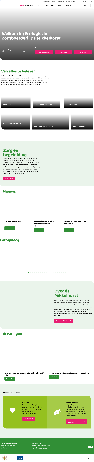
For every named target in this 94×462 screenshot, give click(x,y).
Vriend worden (61, 1)
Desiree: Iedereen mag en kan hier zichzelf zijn (24, 374)
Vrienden (68, 5)
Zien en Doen (29, 5)
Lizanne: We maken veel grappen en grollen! (69, 373)
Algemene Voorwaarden (70, 1)
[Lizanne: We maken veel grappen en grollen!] (69, 354)
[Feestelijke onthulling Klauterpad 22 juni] (47, 207)
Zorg (38, 5)
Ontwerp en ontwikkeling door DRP (85, 458)
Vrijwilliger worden (46, 1)
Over (52, 5)
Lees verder (9, 228)
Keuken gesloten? (12, 221)
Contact (53, 1)
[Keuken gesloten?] (17, 207)
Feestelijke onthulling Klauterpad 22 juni (44, 222)
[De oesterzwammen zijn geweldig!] (76, 207)
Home (22, 5)
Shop (59, 5)
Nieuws (47, 5)
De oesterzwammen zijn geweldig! (75, 222)
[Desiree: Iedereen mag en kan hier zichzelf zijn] (25, 354)
